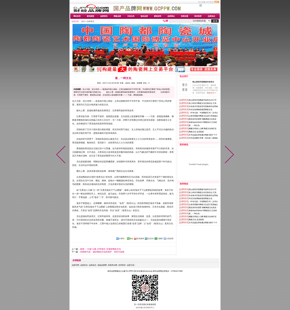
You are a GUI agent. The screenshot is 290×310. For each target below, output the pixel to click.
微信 (131, 239)
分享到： (122, 239)
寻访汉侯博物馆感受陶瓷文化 (200, 110)
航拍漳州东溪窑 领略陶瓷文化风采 (202, 119)
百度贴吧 (169, 239)
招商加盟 (184, 16)
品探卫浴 (130, 265)
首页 (83, 21)
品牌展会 (171, 16)
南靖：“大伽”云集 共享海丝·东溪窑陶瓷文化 (100, 249)
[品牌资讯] (184, 100)
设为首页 (210, 2)
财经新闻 (90, 16)
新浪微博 (140, 239)
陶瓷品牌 (117, 16)
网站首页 (77, 16)
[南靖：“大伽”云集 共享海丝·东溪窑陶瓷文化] (229, 155)
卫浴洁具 (130, 16)
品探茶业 (84, 265)
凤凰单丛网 (112, 265)
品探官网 (75, 265)
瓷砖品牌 (144, 16)
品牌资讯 (104, 16)
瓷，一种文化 (194, 125)
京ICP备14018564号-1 (145, 308)
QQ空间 (150, 239)
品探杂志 (211, 16)
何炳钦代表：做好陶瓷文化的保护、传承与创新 (102, 252)
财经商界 (198, 16)
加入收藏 (201, 2)
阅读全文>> (211, 93)
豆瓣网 (160, 239)
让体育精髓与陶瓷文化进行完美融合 (203, 116)
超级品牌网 (102, 265)
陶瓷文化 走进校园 (196, 132)
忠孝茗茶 (122, 265)
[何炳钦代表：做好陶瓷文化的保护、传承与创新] (61, 155)
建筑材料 (157, 16)
